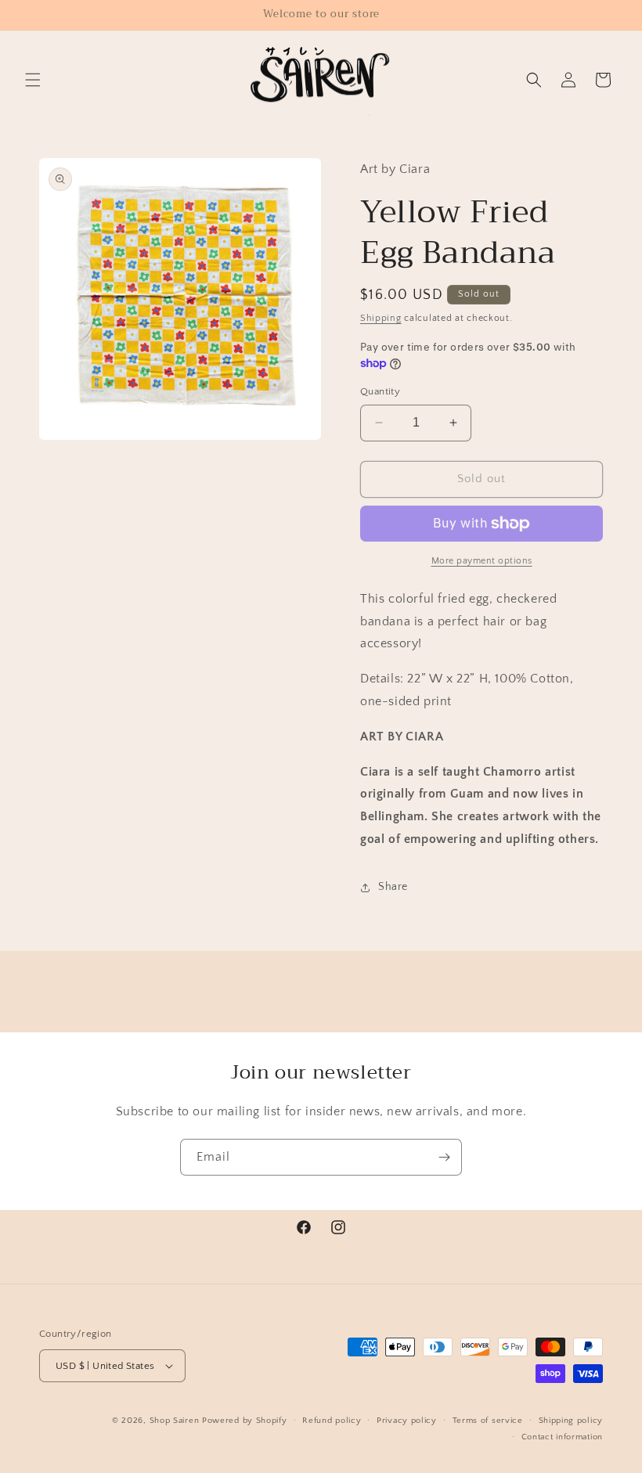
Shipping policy (571, 1420)
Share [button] (393, 887)
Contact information (562, 1437)
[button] (33, 80)
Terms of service (488, 1420)
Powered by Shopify (244, 1420)
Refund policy (331, 1420)
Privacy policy (407, 1420)
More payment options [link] (481, 561)
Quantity (380, 391)
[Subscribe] (444, 1157)
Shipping (381, 318)
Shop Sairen (175, 1420)
